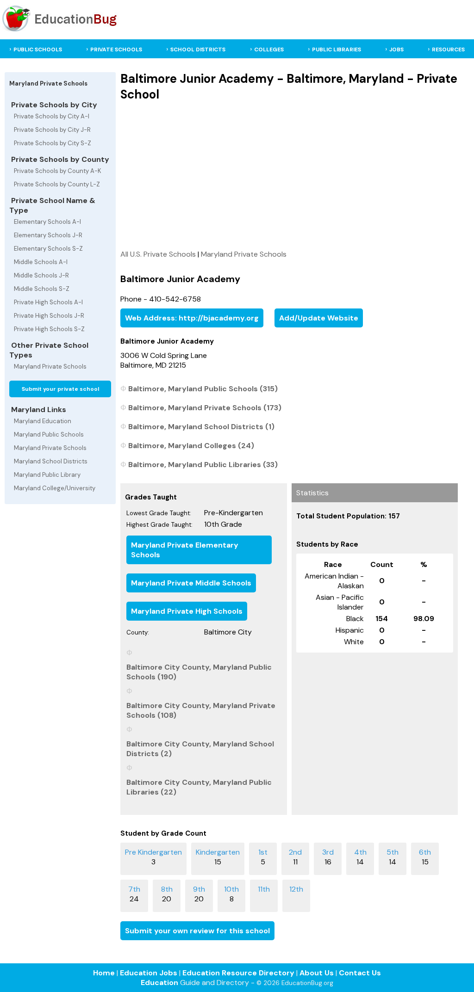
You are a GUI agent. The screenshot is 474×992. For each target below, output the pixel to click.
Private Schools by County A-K (57, 171)
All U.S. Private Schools (158, 254)
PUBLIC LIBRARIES (336, 49)
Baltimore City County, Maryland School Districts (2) (200, 748)
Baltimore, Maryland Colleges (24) (191, 445)
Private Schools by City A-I (51, 116)
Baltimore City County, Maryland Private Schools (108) (200, 710)
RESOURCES (448, 49)
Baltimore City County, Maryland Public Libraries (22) (199, 787)
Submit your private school (60, 389)
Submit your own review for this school (197, 931)
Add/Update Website (318, 318)
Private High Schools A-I (48, 302)
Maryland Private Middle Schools (191, 583)
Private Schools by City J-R (52, 130)
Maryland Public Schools (49, 434)
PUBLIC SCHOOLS (37, 49)
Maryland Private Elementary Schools (184, 550)
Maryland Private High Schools (187, 611)
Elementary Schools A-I (47, 222)
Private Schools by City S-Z (52, 143)
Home (104, 973)
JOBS (396, 49)
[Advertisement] (289, 175)
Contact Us (360, 973)
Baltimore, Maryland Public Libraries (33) (203, 464)
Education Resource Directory (238, 973)
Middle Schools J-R (41, 275)
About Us (316, 973)
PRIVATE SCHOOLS (116, 49)
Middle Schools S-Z (41, 289)
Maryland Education (42, 421)
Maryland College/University (54, 488)
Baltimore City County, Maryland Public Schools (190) (199, 672)
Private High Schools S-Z (49, 329)
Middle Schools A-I (41, 262)
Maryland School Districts (50, 461)
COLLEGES (269, 49)
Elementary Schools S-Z (48, 249)
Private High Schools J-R (49, 316)
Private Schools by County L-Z (57, 184)
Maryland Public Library (47, 475)
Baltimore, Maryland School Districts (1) (201, 426)
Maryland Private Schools (50, 366)
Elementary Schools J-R (48, 235)
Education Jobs (148, 973)
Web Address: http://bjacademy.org (192, 318)
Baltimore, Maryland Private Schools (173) (204, 408)
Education (159, 982)
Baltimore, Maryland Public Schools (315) (203, 389)
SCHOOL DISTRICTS (197, 49)
